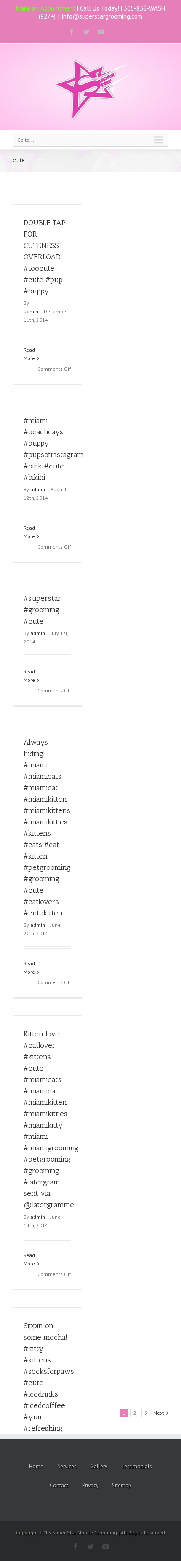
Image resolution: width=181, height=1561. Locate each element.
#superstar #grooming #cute (42, 610)
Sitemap (121, 1485)
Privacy (90, 1485)
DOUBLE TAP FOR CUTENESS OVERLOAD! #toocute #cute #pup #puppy (45, 257)
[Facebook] (72, 32)
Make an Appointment (45, 8)
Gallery (98, 1466)
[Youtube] (101, 32)
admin (31, 311)
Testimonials (136, 1466)
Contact (59, 1485)
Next (159, 1413)
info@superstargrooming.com (102, 16)
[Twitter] (86, 32)
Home (36, 1466)
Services (67, 1466)
